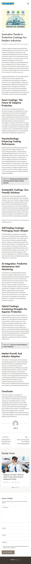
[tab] (12, 487)
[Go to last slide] (4, 471)
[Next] (27, 471)
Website (4, 542)
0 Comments (25, 44)
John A (6, 44)
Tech (3, 31)
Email (4, 535)
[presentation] (15, 464)
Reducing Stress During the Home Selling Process (6, 440)
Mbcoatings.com (18, 72)
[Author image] (2, 44)
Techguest (18, 559)
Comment (5, 507)
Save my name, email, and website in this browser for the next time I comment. (16, 547)
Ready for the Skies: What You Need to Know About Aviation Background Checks (13, 477)
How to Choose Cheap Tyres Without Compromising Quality (23, 440)
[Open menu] (28, 3)
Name (4, 528)
